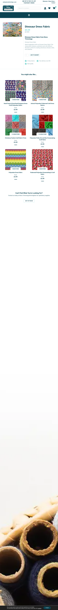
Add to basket (34, 55)
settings (39, 608)
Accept (47, 608)
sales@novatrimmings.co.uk (9, 2)
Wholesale (45, 1)
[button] (19, 24)
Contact (53, 3)
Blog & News (51, 1)
